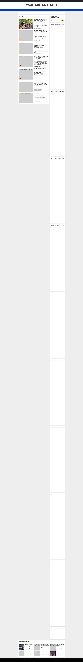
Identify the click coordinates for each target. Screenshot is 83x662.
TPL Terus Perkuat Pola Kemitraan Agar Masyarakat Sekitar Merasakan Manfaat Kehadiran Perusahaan (40, 32)
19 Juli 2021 (41, 47)
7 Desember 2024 (42, 35)
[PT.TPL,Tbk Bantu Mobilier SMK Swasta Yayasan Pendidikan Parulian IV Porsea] (26, 61)
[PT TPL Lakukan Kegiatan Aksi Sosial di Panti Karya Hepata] (26, 98)
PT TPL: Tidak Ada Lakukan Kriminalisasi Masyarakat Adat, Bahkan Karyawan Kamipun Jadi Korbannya (41, 70)
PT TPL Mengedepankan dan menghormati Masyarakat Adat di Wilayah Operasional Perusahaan (41, 44)
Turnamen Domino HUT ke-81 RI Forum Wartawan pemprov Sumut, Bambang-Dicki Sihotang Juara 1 (45, 653)
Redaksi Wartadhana (36, 35)
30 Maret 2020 (42, 85)
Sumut (20, 52)
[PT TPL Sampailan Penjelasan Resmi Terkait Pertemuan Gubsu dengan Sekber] (26, 24)
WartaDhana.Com (41, 5)
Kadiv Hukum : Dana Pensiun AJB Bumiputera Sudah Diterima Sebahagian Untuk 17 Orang (60, 646)
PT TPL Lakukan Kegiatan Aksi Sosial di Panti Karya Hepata (41, 94)
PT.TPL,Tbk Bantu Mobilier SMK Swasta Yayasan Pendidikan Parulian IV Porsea (41, 57)
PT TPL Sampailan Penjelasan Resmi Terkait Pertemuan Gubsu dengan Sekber (40, 20)
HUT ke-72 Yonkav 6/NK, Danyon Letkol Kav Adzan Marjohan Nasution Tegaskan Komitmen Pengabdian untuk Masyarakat (60, 654)
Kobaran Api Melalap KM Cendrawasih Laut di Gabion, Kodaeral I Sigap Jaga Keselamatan (45, 646)
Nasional (20, 78)
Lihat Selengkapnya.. (37, 28)
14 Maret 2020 (42, 96)
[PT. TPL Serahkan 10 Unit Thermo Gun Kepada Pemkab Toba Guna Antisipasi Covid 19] (26, 87)
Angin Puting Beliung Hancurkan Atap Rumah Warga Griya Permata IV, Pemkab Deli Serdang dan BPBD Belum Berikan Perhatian (29, 647)
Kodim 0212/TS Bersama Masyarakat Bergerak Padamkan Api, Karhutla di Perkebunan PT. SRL (29, 653)
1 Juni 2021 (41, 73)
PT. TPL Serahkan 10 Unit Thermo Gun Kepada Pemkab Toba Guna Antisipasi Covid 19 (40, 83)
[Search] (64, 10)
